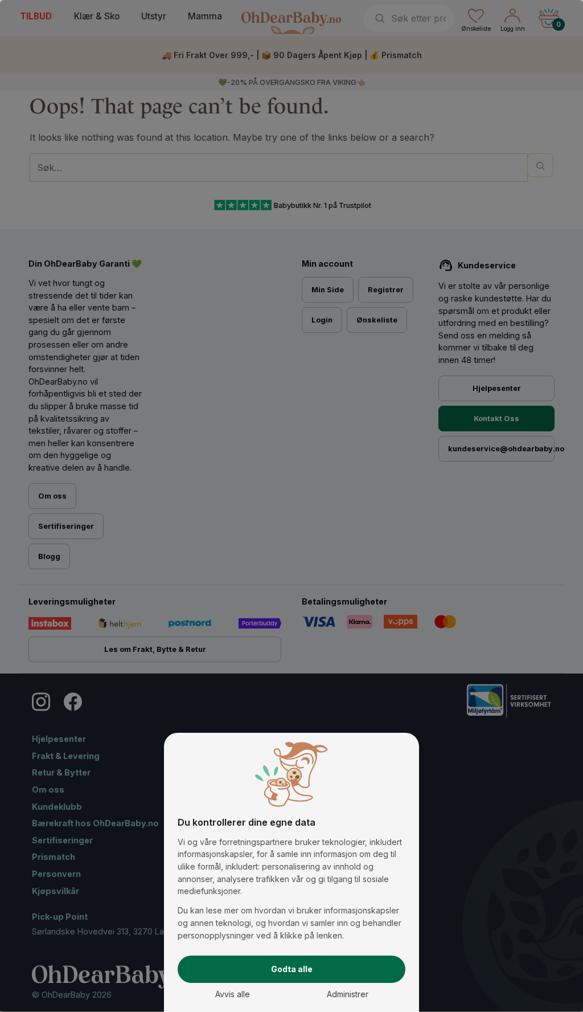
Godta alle (292, 969)
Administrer (347, 994)
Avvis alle (232, 994)
